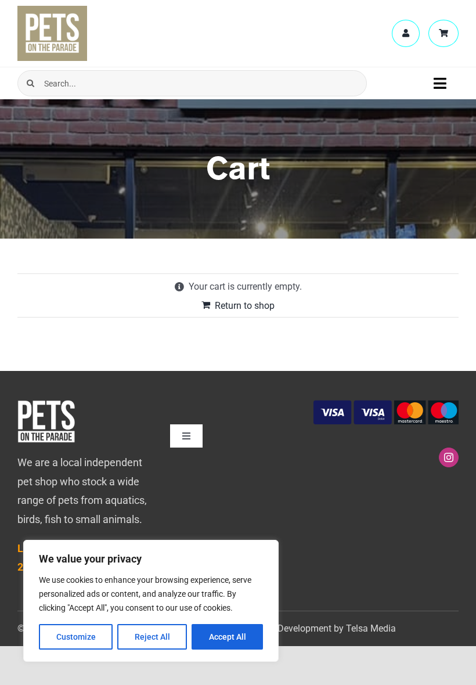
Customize (76, 636)
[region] (151, 601)
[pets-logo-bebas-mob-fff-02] (46, 404)
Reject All (152, 636)
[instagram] (449, 457)
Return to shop (245, 305)
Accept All (227, 636)
